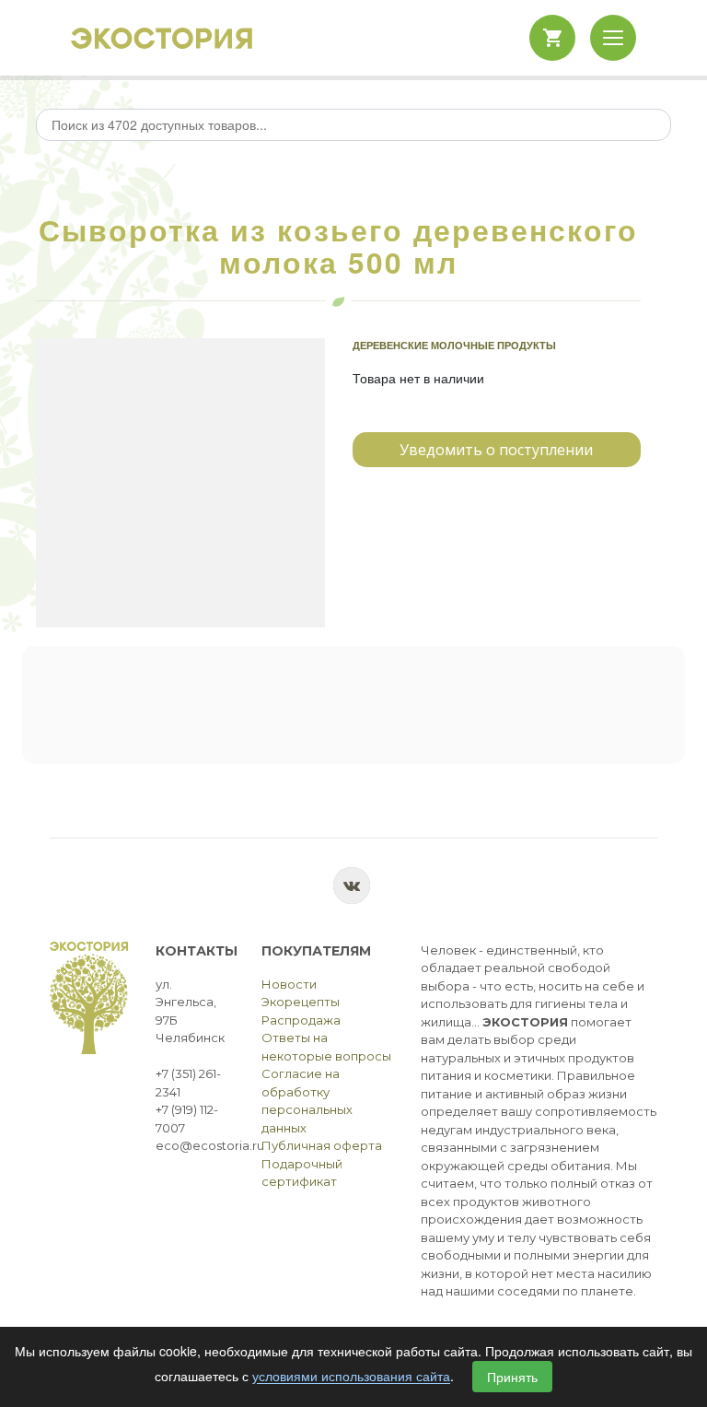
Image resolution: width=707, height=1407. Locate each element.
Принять (512, 1376)
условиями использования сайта (351, 1376)
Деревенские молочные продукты (454, 345)
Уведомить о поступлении (496, 450)
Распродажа (301, 1020)
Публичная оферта (321, 1145)
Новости (289, 984)
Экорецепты (300, 1001)
